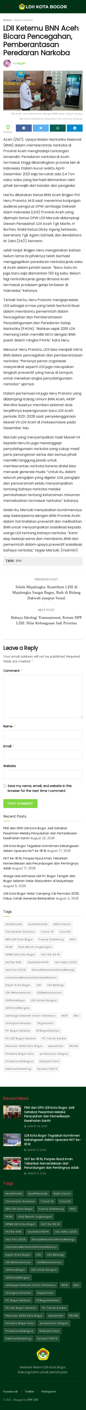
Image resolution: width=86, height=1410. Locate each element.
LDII (38, 985)
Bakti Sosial (62, 924)
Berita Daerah (24, 20)
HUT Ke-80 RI (50, 954)
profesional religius (54, 1054)
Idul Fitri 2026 (16, 970)
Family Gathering (51, 939)
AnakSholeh (14, 924)
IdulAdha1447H (38, 962)
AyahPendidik (38, 924)
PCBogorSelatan (48, 1030)
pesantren (56, 1046)
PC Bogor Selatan (18, 1030)
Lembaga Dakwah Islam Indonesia (31, 1015)
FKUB (9, 947)
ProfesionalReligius (20, 1061)
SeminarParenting (18, 1069)
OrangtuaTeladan (18, 1023)
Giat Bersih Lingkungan (35, 947)
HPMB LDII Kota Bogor (20, 954)
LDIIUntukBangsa (18, 1008)
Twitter (29, 1391)
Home (7, 20)
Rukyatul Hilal (49, 1061)
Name (9, 726)
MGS (65, 1015)
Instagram (48, 1391)
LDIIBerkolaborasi (49, 992)
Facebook (10, 1391)
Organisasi (45, 1023)
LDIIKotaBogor (15, 1000)
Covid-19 (47, 931)
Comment (13, 670)
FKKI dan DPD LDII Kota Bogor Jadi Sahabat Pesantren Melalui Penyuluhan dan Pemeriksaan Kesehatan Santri (40, 833)
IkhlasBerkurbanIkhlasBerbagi (53, 970)
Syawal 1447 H (47, 1069)
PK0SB (73, 1046)
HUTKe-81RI (14, 962)
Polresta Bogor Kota (20, 1054)
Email (9, 746)
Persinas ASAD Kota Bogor (24, 1046)
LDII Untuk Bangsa (44, 1000)
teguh (21, 63)
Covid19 (65, 931)
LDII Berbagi (55, 985)
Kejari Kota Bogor (18, 985)
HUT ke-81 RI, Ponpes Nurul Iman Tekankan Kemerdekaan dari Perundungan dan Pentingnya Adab (40, 863)
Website (9, 766)
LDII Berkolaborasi (18, 992)
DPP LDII (32, 1399)
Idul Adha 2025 (66, 962)
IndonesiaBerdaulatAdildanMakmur (31, 977)
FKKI (73, 939)
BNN (19, 561)
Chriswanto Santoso (20, 931)
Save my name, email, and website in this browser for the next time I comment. (40, 788)
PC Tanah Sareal (54, 1038)
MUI (76, 1015)
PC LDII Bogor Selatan (21, 1038)
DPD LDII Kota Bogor (19, 939)
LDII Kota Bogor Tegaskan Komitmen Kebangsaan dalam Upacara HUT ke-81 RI (52, 1139)
